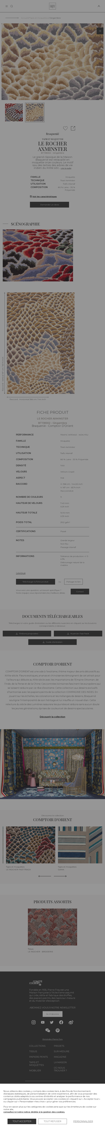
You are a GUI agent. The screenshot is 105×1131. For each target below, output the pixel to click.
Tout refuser (52, 1121)
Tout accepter (22, 1121)
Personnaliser (83, 1121)
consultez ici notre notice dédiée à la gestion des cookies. (34, 1112)
